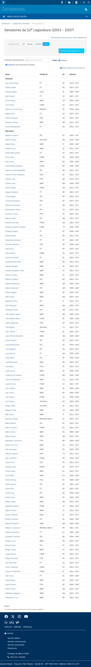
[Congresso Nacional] (11, 622)
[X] (13, 616)
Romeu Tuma (10, 545)
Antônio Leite (10, 183)
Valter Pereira (10, 589)
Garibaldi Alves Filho (13, 262)
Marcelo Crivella (11, 419)
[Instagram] (19, 616)
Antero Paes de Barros (14, 166)
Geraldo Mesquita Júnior (14, 271)
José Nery (9, 366)
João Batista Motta (12, 318)
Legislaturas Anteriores (21, 24)
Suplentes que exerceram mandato (21, 65)
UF (24, 44)
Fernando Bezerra (12, 244)
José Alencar (10, 353)
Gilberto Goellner (11, 279)
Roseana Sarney (11, 122)
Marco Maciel (10, 423)
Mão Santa (9, 414)
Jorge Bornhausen (12, 345)
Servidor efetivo (14, 638)
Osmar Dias (9, 462)
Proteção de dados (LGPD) (18, 654)
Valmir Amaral (10, 584)
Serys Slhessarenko (12, 127)
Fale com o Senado (17, 657)
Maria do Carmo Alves (13, 109)
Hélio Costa (9, 297)
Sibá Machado (10, 563)
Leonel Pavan (10, 384)
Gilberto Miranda (11, 288)
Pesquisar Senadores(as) (14, 60)
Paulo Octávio (10, 484)
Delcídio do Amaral (12, 205)
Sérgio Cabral (10, 550)
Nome (30, 44)
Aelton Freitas (10, 140)
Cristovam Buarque (12, 201)
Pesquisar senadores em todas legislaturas (70, 38)
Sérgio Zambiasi (11, 558)
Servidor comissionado (17, 641)
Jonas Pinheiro (11, 340)
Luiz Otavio (9, 393)
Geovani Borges (11, 266)
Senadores (13, 9)
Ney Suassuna (10, 449)
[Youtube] (25, 616)
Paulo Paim (9, 489)
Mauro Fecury (10, 436)
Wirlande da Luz (11, 598)
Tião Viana (9, 576)
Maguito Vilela (10, 410)
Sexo (46, 44)
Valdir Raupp (10, 580)
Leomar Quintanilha (12, 380)
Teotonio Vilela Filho (12, 571)
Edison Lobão (10, 218)
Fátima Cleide (10, 87)
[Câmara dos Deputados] (6, 622)
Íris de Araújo (10, 100)
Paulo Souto (10, 493)
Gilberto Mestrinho (12, 284)
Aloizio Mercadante (12, 153)
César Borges (10, 196)
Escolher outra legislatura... (71, 51)
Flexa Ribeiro (10, 253)
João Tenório (10, 332)
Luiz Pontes (9, 397)
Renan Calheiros (11, 515)
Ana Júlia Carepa (11, 83)
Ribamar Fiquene (11, 523)
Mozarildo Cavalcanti (13, 441)
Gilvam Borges (10, 292)
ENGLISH (8, 627)
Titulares (63, 60)
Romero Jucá (10, 541)
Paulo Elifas (9, 475)
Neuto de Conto (11, 445)
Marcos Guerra (11, 427)
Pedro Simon (10, 497)
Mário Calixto (10, 432)
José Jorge (9, 358)
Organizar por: (13, 44)
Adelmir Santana (11, 135)
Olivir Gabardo (10, 458)
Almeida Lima (10, 148)
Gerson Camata (11, 275)
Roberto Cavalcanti (12, 528)
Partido (38, 44)
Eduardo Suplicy (11, 231)
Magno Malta (10, 406)
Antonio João (10, 179)
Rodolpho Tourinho (12, 536)
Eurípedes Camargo (13, 240)
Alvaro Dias (9, 157)
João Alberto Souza (12, 314)
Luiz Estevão (10, 388)
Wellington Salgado (12, 593)
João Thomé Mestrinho (14, 336)
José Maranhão (11, 362)
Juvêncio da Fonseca (13, 375)
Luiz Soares (9, 401)
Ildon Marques (10, 305)
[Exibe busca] (86, 9)
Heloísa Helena (11, 92)
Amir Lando (9, 162)
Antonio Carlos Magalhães (15, 170)
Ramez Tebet (10, 502)
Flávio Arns (9, 249)
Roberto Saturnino (12, 532)
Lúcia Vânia (9, 105)
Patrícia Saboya (11, 118)
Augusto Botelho (11, 192)
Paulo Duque (10, 471)
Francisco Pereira (12, 257)
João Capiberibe (11, 323)
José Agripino (10, 349)
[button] (62, 2)
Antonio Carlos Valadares (15, 175)
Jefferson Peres (11, 310)
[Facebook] (7, 616)
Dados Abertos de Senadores (73, 68)
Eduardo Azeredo (12, 223)
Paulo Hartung (10, 480)
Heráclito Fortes (11, 301)
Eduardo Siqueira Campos (15, 227)
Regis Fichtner (10, 510)
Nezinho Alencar (11, 454)
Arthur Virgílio (10, 188)
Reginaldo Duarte (12, 506)
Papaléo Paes (10, 467)
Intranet (10, 633)
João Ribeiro (10, 327)
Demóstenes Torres (12, 209)
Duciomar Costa (11, 214)
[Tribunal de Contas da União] (17, 622)
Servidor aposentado (16, 645)
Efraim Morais (10, 236)
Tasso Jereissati (11, 567)
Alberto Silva (10, 144)
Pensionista (12, 648)
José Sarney (10, 371)
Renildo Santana (11, 519)
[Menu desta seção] (4, 16)
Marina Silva (10, 114)
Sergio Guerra (10, 554)
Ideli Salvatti (10, 96)
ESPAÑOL (18, 627)
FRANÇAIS (27, 627)
